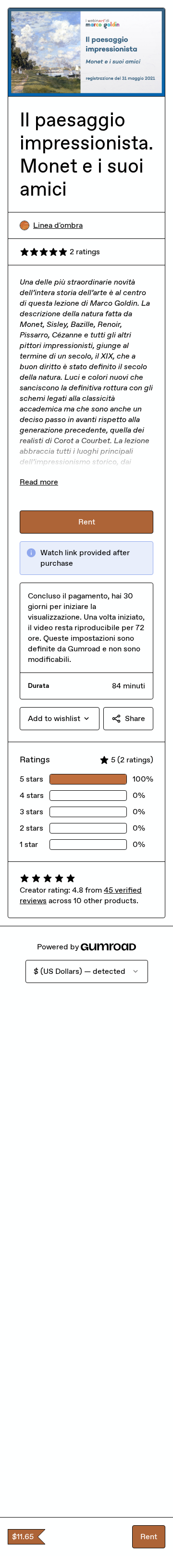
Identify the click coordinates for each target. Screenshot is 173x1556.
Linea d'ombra (58, 225)
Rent (148, 1536)
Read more (39, 481)
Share (135, 718)
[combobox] (59, 718)
